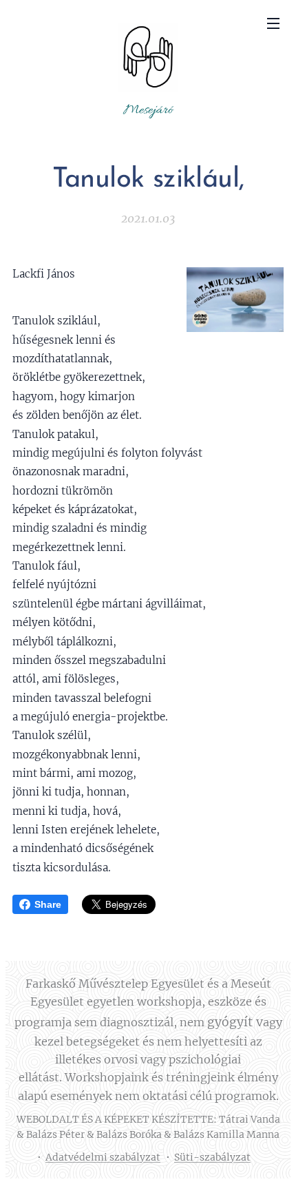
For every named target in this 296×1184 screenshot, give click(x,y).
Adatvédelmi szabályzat (102, 1157)
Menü (273, 23)
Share (47, 904)
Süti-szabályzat (212, 1157)
